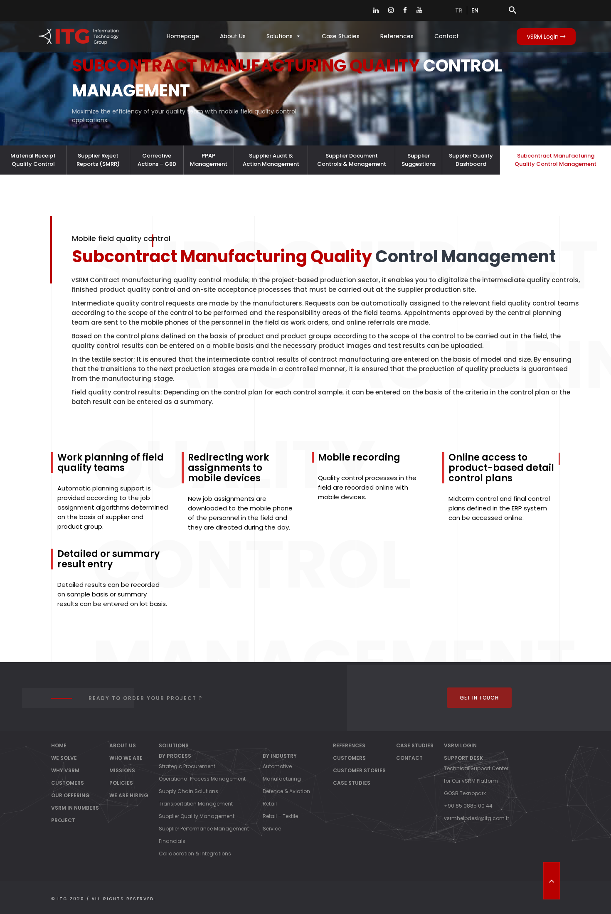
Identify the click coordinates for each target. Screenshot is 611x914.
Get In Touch (479, 697)
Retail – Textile (280, 816)
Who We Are (126, 757)
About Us (233, 36)
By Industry (280, 755)
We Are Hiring (128, 795)
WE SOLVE (64, 757)
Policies (121, 782)
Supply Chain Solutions (188, 791)
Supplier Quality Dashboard (471, 160)
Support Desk (463, 757)
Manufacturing (282, 778)
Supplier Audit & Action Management (271, 160)
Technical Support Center (476, 768)
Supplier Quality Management (196, 816)
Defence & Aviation (286, 791)
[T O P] (551, 880)
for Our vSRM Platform (471, 780)
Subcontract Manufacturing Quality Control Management (555, 160)
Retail (270, 803)
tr (459, 10)
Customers (349, 757)
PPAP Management (208, 160)
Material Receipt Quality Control (33, 160)
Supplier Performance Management (204, 828)
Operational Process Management (202, 778)
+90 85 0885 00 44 (468, 805)
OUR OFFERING (70, 795)
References (397, 36)
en (474, 10)
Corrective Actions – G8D (157, 160)
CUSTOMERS (67, 782)
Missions (122, 770)
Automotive (277, 766)
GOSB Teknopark (465, 793)
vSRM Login (543, 36)
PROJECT (63, 820)
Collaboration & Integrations (195, 853)
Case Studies (341, 36)
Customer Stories (359, 770)
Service (272, 828)
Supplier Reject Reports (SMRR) (98, 160)
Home (59, 745)
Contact (446, 36)
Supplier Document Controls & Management (351, 160)
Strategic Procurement (187, 766)
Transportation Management (196, 803)
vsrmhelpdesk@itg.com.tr (476, 818)
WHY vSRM (65, 770)
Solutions (279, 36)
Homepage (183, 36)
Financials (172, 841)
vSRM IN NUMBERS (75, 807)
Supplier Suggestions (419, 160)
